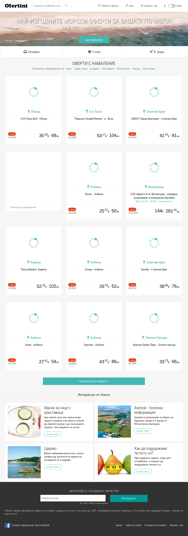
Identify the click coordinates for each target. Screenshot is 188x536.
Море (68, 68)
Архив (119, 525)
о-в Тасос (95, 111)
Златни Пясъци (156, 338)
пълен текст (52, 434)
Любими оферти (109, 5)
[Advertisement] (33, 174)
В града (158, 52)
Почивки (33, 52)
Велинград (156, 187)
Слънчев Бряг (156, 111)
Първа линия (80, 68)
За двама (94, 68)
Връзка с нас (151, 5)
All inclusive (123, 68)
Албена (96, 187)
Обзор (35, 111)
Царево (50, 448)
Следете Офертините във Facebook (31, 525)
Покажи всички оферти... (94, 381)
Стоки (96, 52)
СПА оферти (108, 68)
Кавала (35, 262)
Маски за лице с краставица (57, 410)
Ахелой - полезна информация (148, 410)
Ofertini (16, 5)
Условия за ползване (155, 525)
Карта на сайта (133, 525)
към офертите (94, 39)
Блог (131, 5)
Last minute (148, 68)
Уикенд (136, 68)
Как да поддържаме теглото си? (150, 450)
